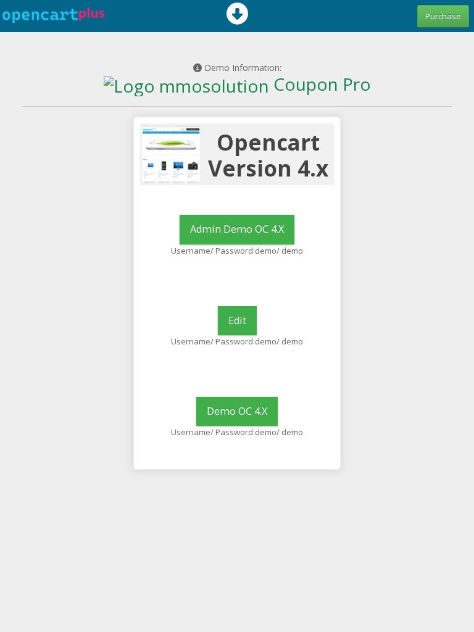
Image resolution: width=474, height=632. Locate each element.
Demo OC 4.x (237, 411)
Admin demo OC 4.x (237, 229)
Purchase (443, 16)
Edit (237, 320)
